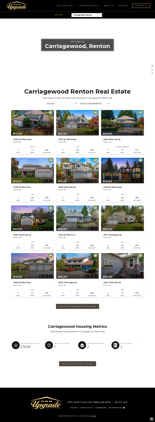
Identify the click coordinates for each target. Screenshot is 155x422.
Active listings (126, 343)
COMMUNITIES (101, 408)
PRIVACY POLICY (86, 408)
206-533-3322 (120, 402)
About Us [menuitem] (109, 5)
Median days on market (95, 343)
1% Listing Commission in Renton (77, 364)
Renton (59, 15)
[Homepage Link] (17, 5)
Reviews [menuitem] (123, 5)
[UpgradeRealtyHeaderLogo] (46, 402)
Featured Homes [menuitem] (88, 5)
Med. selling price (30, 343)
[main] (77, 203)
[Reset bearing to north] (152, 72)
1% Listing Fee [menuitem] (65, 5)
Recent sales (61, 343)
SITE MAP (74, 408)
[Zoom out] (152, 69)
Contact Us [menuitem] (141, 5)
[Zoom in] (152, 66)
